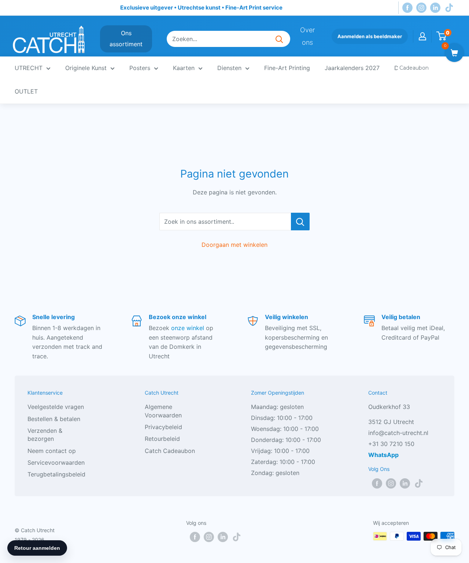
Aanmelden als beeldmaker (369, 36)
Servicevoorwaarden (56, 462)
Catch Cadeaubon (170, 450)
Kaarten (184, 68)
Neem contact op (51, 450)
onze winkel (187, 328)
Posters (139, 68)
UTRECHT (29, 68)
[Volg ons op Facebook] (407, 8)
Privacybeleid (163, 427)
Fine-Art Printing (287, 68)
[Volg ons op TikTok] (449, 8)
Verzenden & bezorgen (44, 434)
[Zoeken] (279, 39)
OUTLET (26, 91)
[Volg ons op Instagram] (421, 8)
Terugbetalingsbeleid (56, 474)
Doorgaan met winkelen (234, 244)
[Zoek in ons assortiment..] (300, 221)
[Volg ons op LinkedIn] (435, 8)
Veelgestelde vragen (55, 406)
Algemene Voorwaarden (163, 410)
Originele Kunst (86, 68)
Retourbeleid (162, 438)
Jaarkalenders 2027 (352, 68)
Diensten (229, 68)
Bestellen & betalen (53, 419)
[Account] (422, 36)
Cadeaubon (414, 68)
